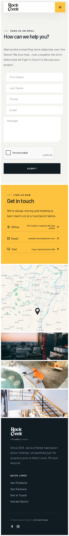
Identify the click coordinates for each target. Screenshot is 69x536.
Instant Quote (19, 501)
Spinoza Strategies (41, 520)
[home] (13, 7)
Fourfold (16, 439)
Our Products (18, 482)
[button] (60, 7)
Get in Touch (18, 495)
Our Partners (18, 489)
